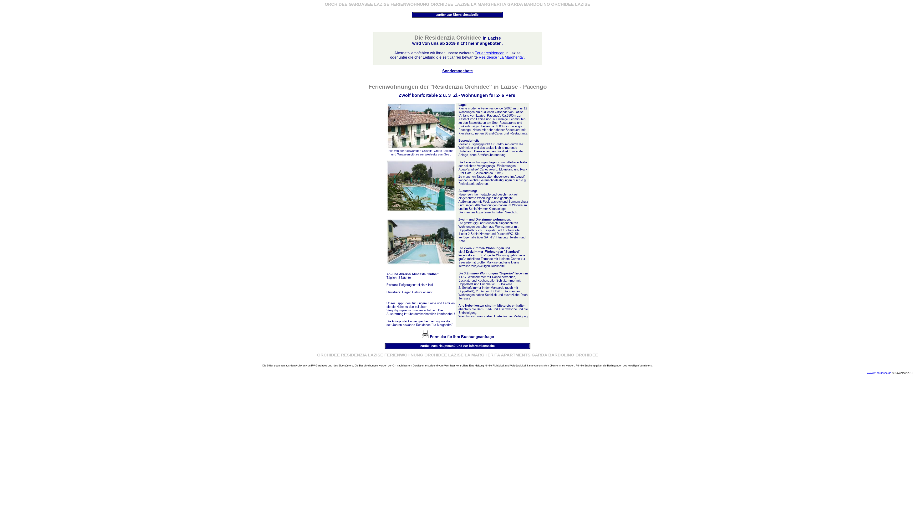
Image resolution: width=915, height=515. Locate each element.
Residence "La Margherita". (502, 57)
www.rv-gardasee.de (879, 372)
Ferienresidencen (489, 53)
